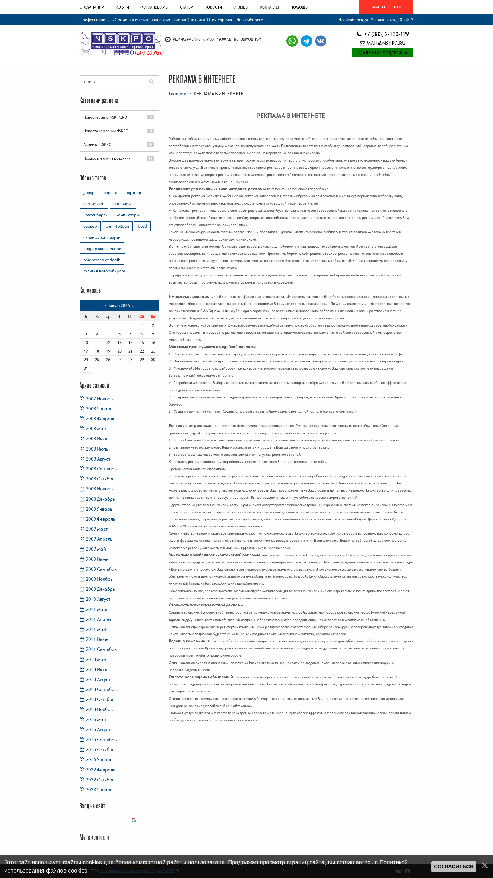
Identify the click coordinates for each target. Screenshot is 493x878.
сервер (90, 226)
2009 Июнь (97, 559)
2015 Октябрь (100, 749)
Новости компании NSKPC (105, 130)
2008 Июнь (97, 438)
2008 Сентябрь (101, 469)
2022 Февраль (100, 770)
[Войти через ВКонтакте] (104, 820)
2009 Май (96, 549)
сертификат (93, 203)
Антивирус (122, 203)
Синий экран (117, 226)
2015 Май (96, 719)
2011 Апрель (99, 619)
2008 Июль (97, 449)
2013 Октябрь (100, 699)
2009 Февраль (100, 519)
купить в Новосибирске (104, 271)
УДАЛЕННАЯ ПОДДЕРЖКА (383, 52)
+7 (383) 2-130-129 (386, 34)
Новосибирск (95, 214)
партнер (133, 192)
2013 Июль (97, 669)
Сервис (110, 192)
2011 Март (97, 609)
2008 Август (98, 459)
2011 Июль (97, 639)
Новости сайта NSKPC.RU (105, 117)
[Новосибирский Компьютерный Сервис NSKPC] (121, 43)
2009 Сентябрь (101, 569)
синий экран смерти (101, 237)
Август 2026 (119, 305)
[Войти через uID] (95, 820)
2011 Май (96, 629)
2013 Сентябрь (101, 689)
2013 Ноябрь (99, 709)
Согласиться (454, 866)
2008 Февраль (100, 418)
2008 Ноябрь (99, 489)
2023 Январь (99, 790)
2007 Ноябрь (99, 399)
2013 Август (98, 679)
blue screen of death (101, 259)
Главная (177, 94)
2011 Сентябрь (101, 649)
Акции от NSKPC (97, 144)
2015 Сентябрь (101, 739)
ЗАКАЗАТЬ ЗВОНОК (386, 7)
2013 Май (96, 659)
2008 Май (96, 428)
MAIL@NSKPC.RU (386, 43)
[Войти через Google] (134, 820)
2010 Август (98, 599)
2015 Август (98, 729)
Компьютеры (128, 214)
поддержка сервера (102, 248)
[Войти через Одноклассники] (143, 820)
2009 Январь (99, 509)
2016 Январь (99, 759)
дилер (89, 192)
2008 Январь (99, 409)
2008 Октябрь (100, 479)
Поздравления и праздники (106, 158)
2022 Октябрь (100, 780)
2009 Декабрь (100, 589)
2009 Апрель (99, 539)
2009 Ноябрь (99, 579)
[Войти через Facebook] (114, 820)
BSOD (142, 226)
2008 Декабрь (100, 499)
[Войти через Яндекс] (124, 820)
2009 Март (97, 529)
